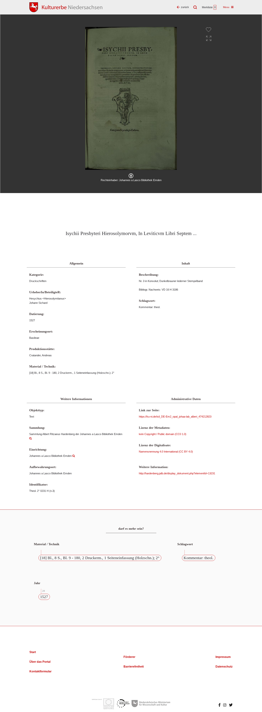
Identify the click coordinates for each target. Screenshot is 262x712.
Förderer (129, 656)
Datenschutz (224, 666)
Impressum (223, 656)
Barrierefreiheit (134, 666)
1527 (44, 596)
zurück (185, 7)
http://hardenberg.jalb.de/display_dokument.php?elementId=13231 (177, 473)
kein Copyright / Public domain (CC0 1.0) (162, 434)
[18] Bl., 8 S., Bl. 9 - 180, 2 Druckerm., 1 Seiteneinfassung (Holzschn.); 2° (99, 558)
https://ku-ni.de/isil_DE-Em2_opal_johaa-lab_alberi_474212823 (175, 416)
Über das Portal (39, 661)
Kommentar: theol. (198, 558)
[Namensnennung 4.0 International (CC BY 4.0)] (131, 175)
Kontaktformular (40, 671)
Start (32, 652)
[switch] (208, 29)
